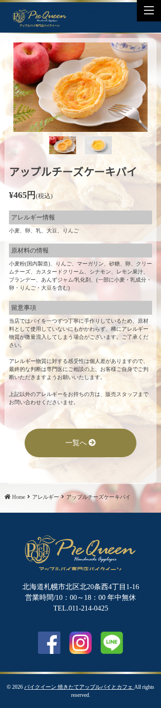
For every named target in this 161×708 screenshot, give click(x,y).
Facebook (87, 12)
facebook (49, 643)
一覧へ (77, 443)
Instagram (80, 643)
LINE (109, 12)
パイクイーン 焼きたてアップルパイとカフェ (79, 687)
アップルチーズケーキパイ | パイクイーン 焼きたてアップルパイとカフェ (39, 17)
